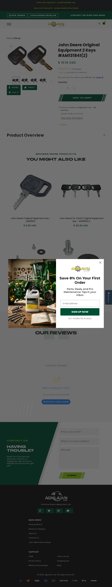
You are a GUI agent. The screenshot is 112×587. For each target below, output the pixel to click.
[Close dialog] (100, 262)
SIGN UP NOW (79, 311)
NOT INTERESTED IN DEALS (80, 318)
